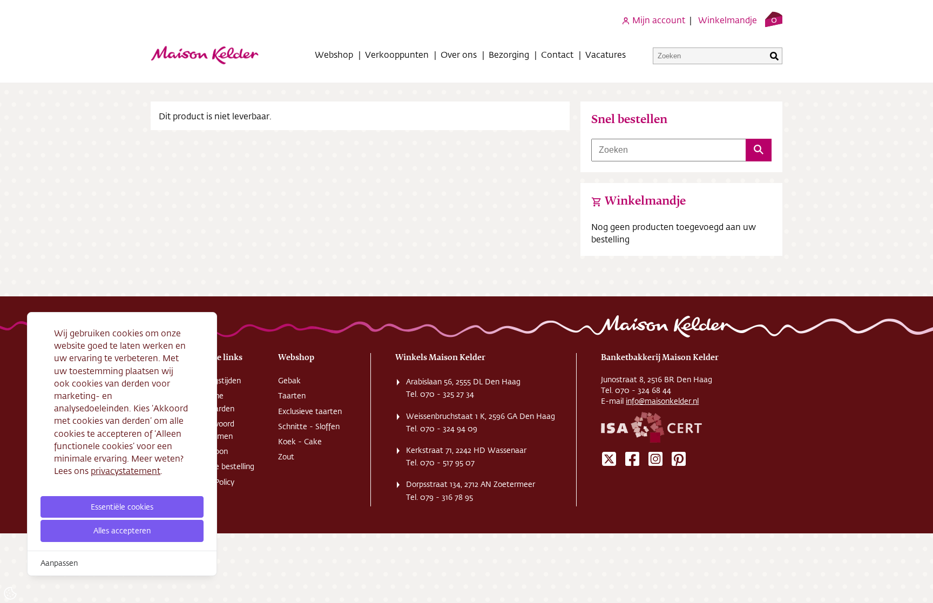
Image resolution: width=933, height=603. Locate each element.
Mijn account (657, 19)
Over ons (459, 54)
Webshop (334, 54)
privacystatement (125, 470)
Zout (286, 457)
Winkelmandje (727, 19)
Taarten (292, 396)
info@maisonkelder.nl (662, 401)
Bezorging (509, 54)
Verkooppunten (397, 54)
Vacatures (605, 54)
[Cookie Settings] (10, 593)
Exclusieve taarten (310, 411)
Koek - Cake (300, 441)
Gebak (289, 380)
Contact (557, 54)
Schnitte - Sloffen (309, 426)
